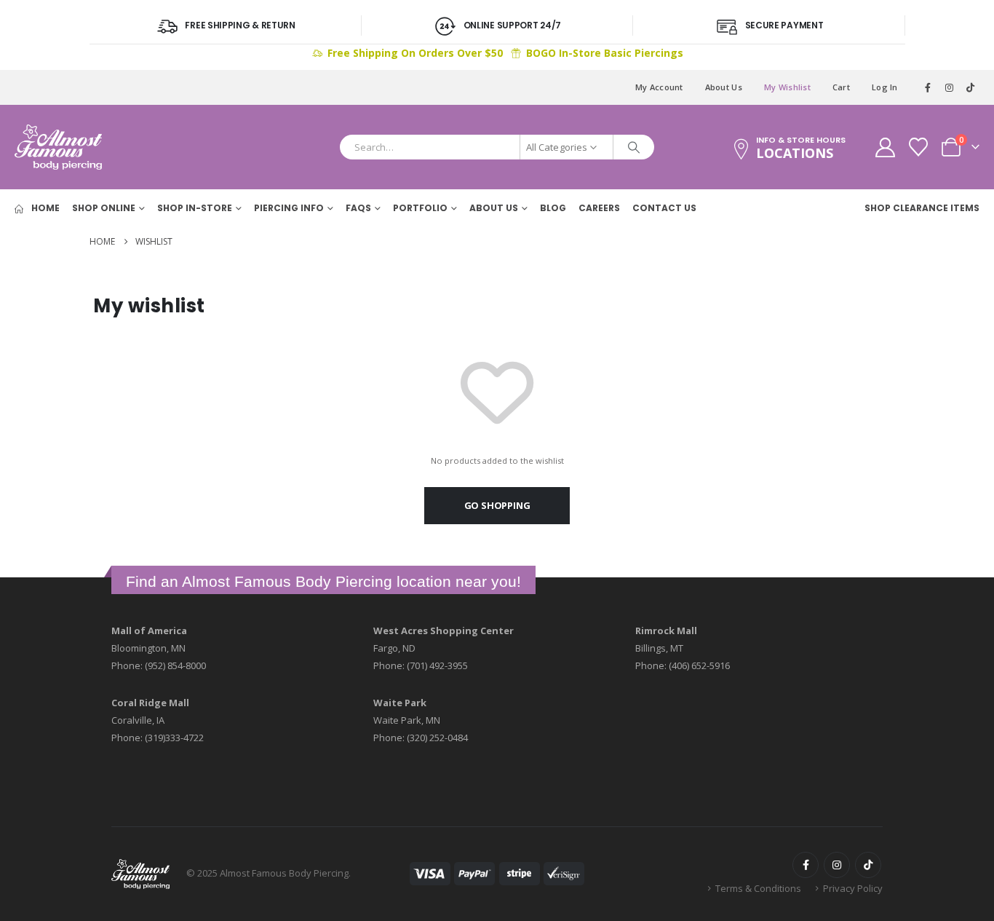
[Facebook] (928, 87)
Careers (599, 208)
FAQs (358, 208)
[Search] (633, 147)
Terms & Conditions (758, 888)
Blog (553, 208)
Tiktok (868, 865)
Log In (885, 87)
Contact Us (664, 208)
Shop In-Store (194, 208)
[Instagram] (949, 87)
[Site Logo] (58, 147)
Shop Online (103, 208)
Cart (841, 87)
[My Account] (884, 147)
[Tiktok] (970, 87)
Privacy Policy (853, 888)
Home (44, 208)
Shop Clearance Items (921, 208)
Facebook (805, 865)
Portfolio (420, 208)
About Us (723, 87)
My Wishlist (787, 87)
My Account (659, 87)
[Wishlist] (918, 147)
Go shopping (497, 505)
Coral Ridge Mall (150, 702)
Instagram (837, 865)
